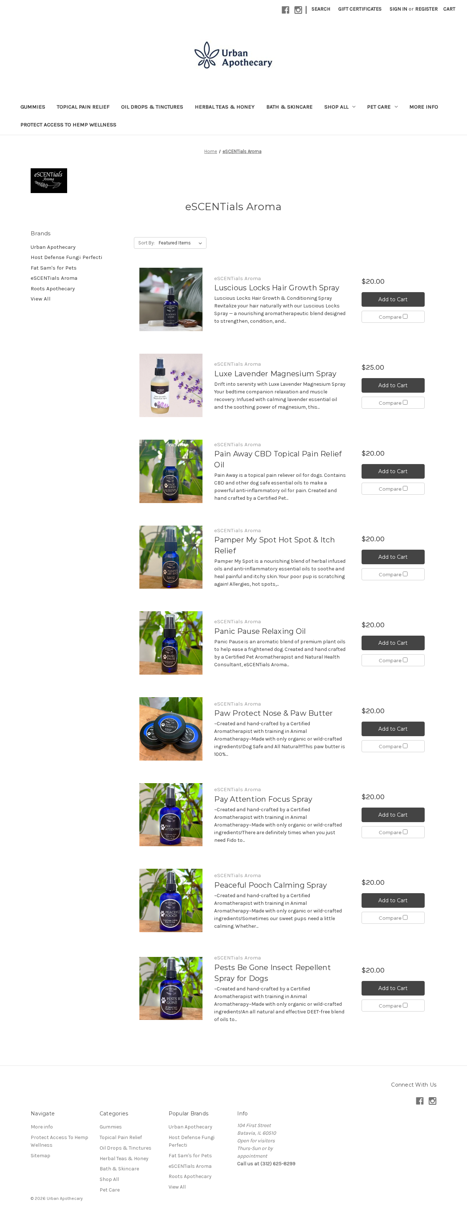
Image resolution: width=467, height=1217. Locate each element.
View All (41, 298)
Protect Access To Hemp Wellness (68, 124)
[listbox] (182, 242)
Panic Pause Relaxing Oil (260, 631)
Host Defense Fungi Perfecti (67, 257)
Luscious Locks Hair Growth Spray (276, 287)
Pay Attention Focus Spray (263, 799)
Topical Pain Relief (83, 106)
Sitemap (40, 1156)
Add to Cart (393, 299)
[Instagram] (298, 10)
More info (423, 106)
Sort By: (146, 243)
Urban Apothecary (53, 247)
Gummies (32, 106)
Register (426, 9)
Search (321, 9)
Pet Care (379, 106)
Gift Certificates (360, 9)
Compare (391, 317)
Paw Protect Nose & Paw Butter (273, 713)
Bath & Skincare (289, 106)
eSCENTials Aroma (54, 278)
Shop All (336, 106)
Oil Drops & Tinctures (152, 106)
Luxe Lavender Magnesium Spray (275, 373)
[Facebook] (285, 10)
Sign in (398, 9)
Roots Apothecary (53, 288)
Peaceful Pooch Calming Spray (270, 885)
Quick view (171, 299)
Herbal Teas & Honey (225, 106)
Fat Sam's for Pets (54, 267)
